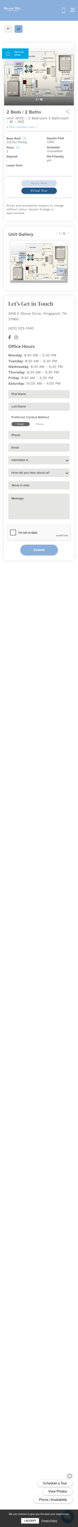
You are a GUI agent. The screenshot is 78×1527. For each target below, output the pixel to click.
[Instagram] (16, 337)
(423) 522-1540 (21, 328)
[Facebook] (9, 337)
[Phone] (63, 10)
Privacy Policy (49, 1520)
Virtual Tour (39, 190)
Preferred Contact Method (30, 417)
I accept (30, 1520)
